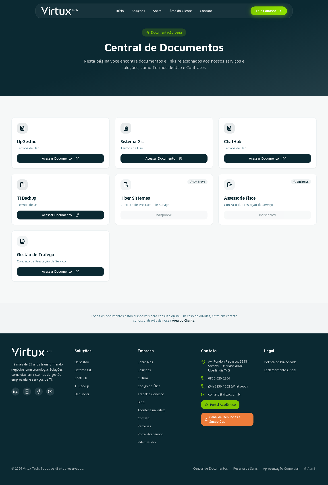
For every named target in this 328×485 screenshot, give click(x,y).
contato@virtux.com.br (224, 394)
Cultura (143, 378)
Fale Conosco (266, 11)
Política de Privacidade (280, 362)
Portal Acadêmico (150, 434)
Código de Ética (149, 386)
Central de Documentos (210, 468)
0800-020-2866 (219, 378)
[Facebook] (39, 392)
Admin (312, 468)
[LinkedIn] (15, 392)
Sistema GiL (83, 370)
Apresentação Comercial (281, 468)
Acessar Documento (57, 158)
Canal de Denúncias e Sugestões (225, 419)
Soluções (138, 11)
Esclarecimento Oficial (280, 370)
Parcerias (144, 426)
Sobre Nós (145, 362)
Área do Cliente (181, 11)
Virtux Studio (147, 442)
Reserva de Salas (245, 468)
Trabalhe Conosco (151, 394)
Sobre (157, 11)
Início (120, 11)
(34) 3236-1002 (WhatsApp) (228, 386)
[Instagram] (27, 392)
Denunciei (82, 394)
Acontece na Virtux (151, 410)
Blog (141, 402)
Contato (206, 11)
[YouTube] (50, 392)
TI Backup (82, 386)
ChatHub (81, 378)
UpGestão (82, 362)
